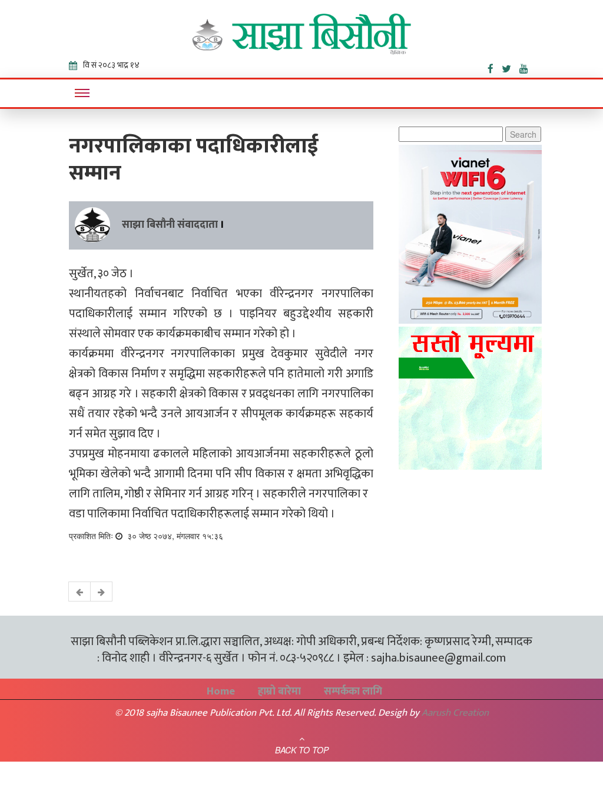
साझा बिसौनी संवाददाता (170, 225)
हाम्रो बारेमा (279, 691)
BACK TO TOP (302, 750)
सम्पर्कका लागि (353, 691)
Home (221, 691)
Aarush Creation (455, 713)
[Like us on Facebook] (495, 66)
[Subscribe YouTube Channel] (526, 66)
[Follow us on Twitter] (510, 66)
